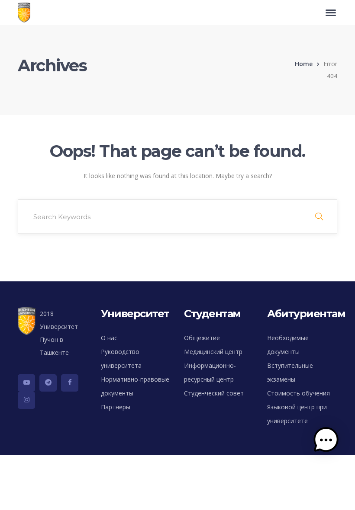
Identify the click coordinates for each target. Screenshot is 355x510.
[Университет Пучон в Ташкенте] (26, 12)
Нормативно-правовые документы (135, 386)
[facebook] (69, 383)
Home (304, 64)
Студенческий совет (214, 393)
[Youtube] (26, 383)
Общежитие (202, 338)
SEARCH (319, 216)
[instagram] (26, 400)
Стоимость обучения (298, 393)
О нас (109, 338)
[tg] (48, 383)
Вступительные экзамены (290, 372)
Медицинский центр (213, 351)
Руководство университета (121, 358)
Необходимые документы (288, 345)
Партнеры (115, 407)
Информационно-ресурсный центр (210, 372)
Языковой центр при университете (297, 414)
